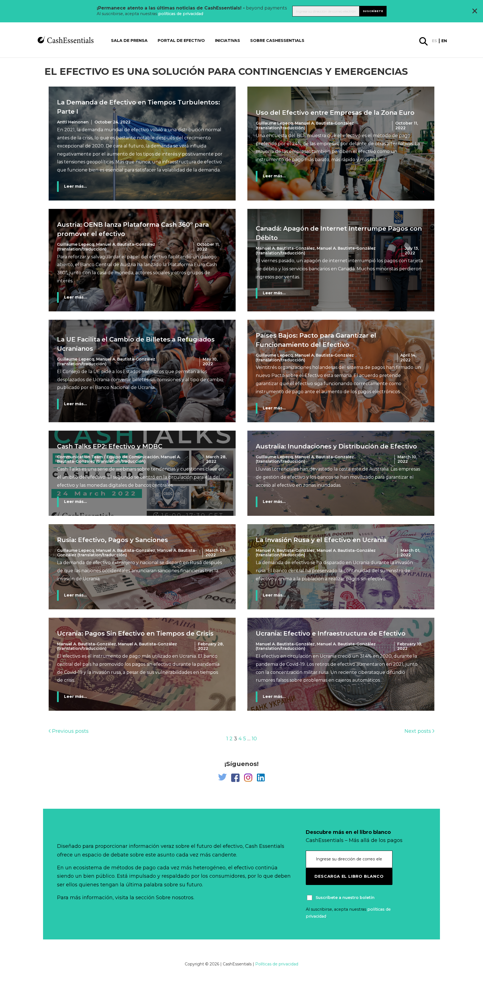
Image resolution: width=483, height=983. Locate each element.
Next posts (418, 731)
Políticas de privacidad (276, 964)
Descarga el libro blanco (348, 876)
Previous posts (70, 731)
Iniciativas (227, 40)
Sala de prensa (129, 40)
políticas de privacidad (180, 13)
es (434, 40)
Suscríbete (373, 11)
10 (254, 739)
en (444, 40)
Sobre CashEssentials (277, 40)
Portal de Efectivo (181, 40)
